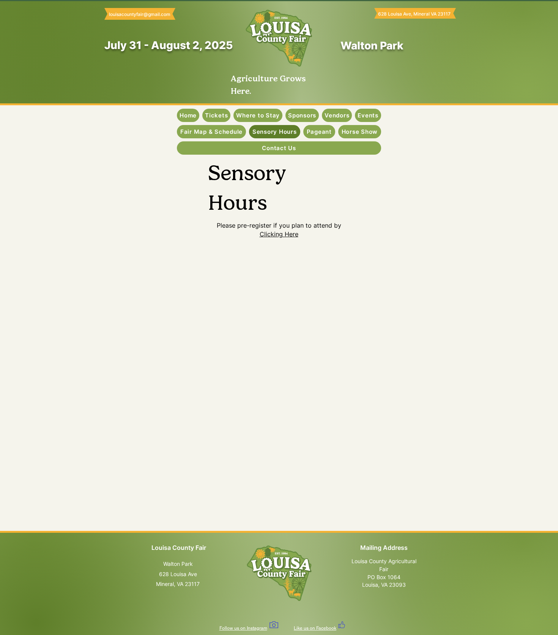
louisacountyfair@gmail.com (139, 14)
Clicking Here (279, 234)
